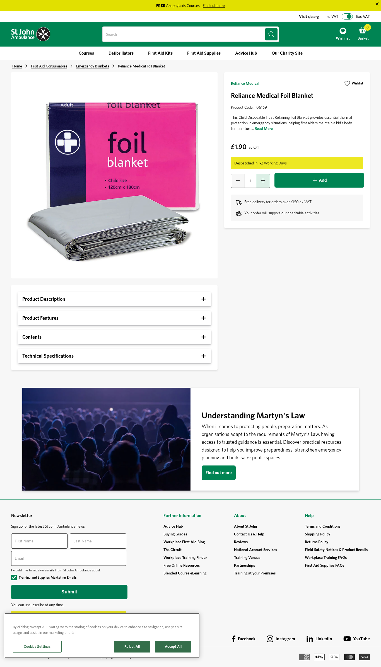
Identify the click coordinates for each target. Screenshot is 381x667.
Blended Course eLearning (184, 573)
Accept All (173, 646)
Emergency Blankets (92, 66)
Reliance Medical (245, 83)
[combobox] (191, 34)
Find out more (219, 472)
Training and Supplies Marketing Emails (47, 577)
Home (17, 66)
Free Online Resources (181, 565)
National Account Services (255, 549)
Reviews (241, 542)
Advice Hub (173, 526)
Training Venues (247, 557)
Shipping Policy (317, 534)
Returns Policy (316, 542)
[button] (353, 83)
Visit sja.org (309, 16)
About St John (245, 526)
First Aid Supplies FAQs (324, 565)
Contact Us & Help (249, 534)
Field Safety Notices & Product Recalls (336, 549)
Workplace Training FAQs (326, 557)
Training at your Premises (255, 573)
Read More (264, 128)
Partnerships (244, 565)
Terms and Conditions (322, 526)
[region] (102, 635)
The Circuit (172, 549)
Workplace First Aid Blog (184, 542)
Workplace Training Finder (185, 557)
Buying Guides (175, 534)
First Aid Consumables (49, 66)
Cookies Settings (37, 646)
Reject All (132, 646)
